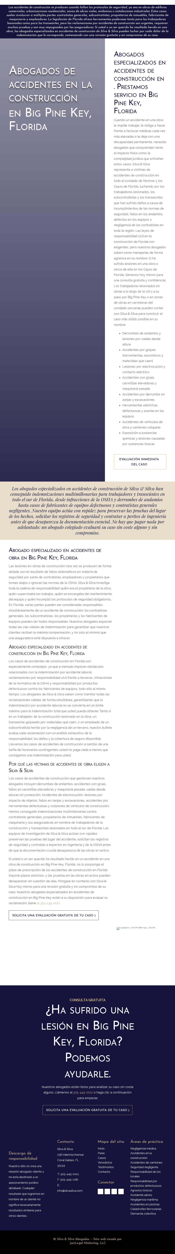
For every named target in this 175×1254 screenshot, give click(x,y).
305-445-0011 (83, 1092)
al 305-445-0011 (48, 903)
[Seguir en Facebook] (100, 1191)
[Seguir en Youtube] (114, 1191)
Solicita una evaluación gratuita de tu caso (52, 915)
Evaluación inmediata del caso (139, 462)
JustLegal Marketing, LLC (88, 1243)
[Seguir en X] (107, 1191)
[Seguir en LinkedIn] (121, 1191)
